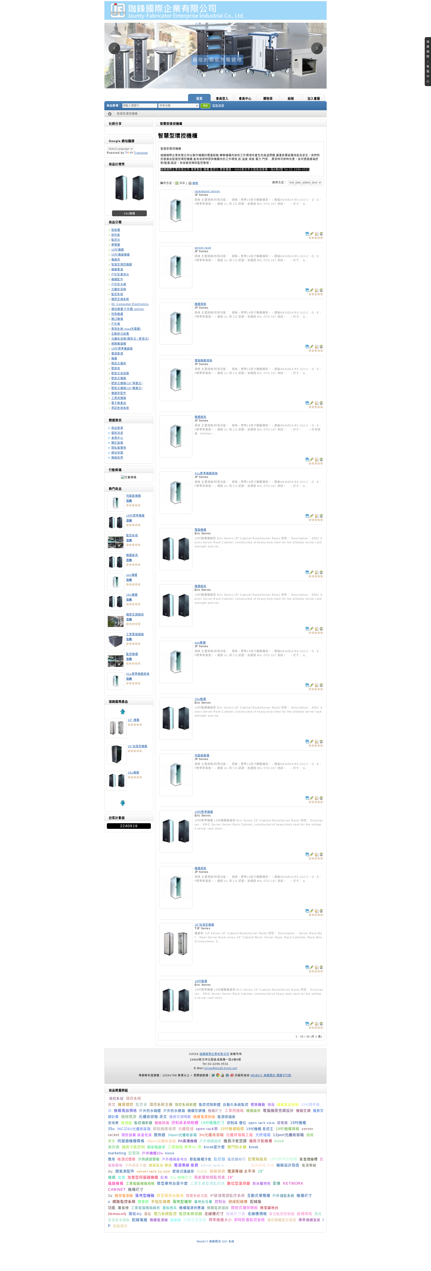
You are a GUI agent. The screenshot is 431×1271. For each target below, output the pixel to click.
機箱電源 (129, 1117)
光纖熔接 (186, 1129)
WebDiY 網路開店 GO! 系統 (216, 1241)
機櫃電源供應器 (192, 1208)
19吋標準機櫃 (135, 515)
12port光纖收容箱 (288, 1135)
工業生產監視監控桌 (207, 1183)
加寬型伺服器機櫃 (143, 1177)
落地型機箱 (144, 1195)
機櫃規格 (201, 868)
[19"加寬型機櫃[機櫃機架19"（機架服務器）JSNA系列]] (117, 762)
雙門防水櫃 (237, 1147)
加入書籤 (314, 98)
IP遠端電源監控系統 (227, 1195)
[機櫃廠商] (175, 455)
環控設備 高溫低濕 (136, 1135)
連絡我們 (117, 457)
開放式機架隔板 (244, 1208)
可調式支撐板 (195, 1220)
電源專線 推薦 (186, 1165)
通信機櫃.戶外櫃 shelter (127, 309)
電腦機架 (120, 1226)
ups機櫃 (131, 575)
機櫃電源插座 (218, 1208)
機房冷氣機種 (260, 1141)
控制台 (220, 1202)
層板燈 (123, 1208)
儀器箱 (175, 1220)
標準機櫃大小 (220, 1220)
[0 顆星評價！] (133, 504)
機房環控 (125, 1104)
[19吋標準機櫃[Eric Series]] (115, 529)
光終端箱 (263, 1135)
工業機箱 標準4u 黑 (185, 1147)
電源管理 (117, 353)
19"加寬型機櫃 (137, 746)
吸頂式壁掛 (126, 1159)
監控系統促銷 (190, 1214)
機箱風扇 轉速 (160, 1165)
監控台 (115, 239)
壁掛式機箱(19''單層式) (127, 383)
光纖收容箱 (118, 289)
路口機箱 (117, 319)
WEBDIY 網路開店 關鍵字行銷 (271, 1075)
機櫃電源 (117, 269)
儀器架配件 (118, 393)
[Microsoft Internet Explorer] (213, 1075)
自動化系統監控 (235, 1104)
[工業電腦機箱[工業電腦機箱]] (115, 648)
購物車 (268, 98)
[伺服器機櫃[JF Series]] (115, 510)
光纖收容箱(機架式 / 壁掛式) (130, 338)
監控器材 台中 (237, 1165)
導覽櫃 (115, 244)
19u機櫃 (132, 594)
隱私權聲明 (118, 447)
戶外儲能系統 (283, 1195)
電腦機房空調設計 (278, 1111)
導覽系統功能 (197, 1195)
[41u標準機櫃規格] (175, 512)
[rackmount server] (175, 230)
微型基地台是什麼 (172, 1183)
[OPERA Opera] (232, 1075)
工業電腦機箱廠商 (145, 1208)
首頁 (199, 98)
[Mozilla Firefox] (223, 1075)
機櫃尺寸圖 (235, 1214)
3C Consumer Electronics (130, 304)
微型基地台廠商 (170, 1195)
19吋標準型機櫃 (283, 1159)
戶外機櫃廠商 (210, 1141)
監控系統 (117, 294)
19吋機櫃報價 (232, 1129)
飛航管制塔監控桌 (209, 1177)
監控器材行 (237, 1159)
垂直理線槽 (308, 1159)
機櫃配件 (117, 279)
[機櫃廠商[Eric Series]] (115, 569)
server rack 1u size (153, 1171)
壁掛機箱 (258, 1104)
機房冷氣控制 (133, 1147)
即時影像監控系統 (249, 1220)
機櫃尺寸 (215, 1111)
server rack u (212, 1165)
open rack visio (261, 1123)
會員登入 (222, 98)
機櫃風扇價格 (125, 1111)
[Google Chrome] (218, 1075)
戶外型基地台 (120, 274)
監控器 (219, 1159)
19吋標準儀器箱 (122, 348)
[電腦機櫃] (175, 568)
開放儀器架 (156, 1147)
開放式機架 (118, 363)
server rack (203, 247)
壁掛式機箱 (118, 378)
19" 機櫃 (133, 720)
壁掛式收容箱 (120, 373)
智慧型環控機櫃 (127, 113)
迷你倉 (115, 234)
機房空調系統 (120, 299)
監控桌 (141, 1104)
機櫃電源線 (159, 1220)
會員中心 (245, 98)
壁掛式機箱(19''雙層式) (127, 388)
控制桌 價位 (236, 1123)
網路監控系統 (124, 1202)
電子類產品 (118, 403)
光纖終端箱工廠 (239, 1135)
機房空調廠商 (135, 614)
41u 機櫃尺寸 (181, 1177)
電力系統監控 (165, 1214)
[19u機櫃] (175, 738)
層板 (147, 1214)
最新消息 (117, 433)
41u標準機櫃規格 (138, 674)
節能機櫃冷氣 (200, 1159)
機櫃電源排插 (204, 1117)
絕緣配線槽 (238, 1202)
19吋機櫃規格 (287, 1129)
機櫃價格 (201, 304)
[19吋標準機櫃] (175, 850)
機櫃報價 (217, 1171)
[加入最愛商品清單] (316, 234)
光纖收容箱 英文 (153, 1117)
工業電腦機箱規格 (140, 1183)
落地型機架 (182, 1202)
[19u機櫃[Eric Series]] (115, 609)
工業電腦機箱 (135, 634)
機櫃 (114, 358)
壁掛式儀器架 (183, 1171)
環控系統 (116, 1098)
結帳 (291, 98)
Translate (141, 152)
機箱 (271, 1104)
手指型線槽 (160, 1202)
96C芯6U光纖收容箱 (134, 1129)
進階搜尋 (218, 105)
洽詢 (129, 500)
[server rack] (175, 286)
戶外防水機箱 (174, 1111)
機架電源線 (124, 1195)
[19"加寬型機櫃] (175, 963)
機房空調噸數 (180, 1117)
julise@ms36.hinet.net (220, 1068)
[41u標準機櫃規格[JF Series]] (115, 688)
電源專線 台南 (262, 1165)
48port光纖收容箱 (161, 1141)
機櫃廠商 (132, 555)
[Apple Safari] (227, 1075)
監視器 (126, 1123)
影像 (277, 1183)
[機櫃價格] (175, 343)
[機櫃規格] (175, 907)
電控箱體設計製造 (282, 1220)
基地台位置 (203, 1202)
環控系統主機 (161, 1104)
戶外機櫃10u (152, 1153)
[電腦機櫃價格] (175, 399)
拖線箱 (202, 1171)
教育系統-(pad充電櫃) (126, 328)
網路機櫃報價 (164, 1129)
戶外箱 (115, 324)
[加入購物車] (321, 234)
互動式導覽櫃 (258, 1195)
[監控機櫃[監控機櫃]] (115, 668)
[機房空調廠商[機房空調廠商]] (129, 204)
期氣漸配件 (125, 1171)
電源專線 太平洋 (241, 1171)
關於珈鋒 (117, 442)
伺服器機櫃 (133, 495)
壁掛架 (115, 368)
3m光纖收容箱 (211, 1135)
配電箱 (134, 1153)
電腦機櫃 (201, 529)
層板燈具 (170, 1208)
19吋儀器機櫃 (120, 254)
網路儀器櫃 (118, 343)
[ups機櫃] (175, 681)
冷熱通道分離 (136, 1165)
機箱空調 (303, 1111)
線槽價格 (304, 1214)
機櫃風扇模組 (288, 1104)
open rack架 (207, 1129)
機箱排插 (162, 1123)
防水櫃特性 (262, 1183)
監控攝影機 (143, 1123)
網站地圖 (117, 452)
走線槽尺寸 (214, 1214)
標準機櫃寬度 (309, 1220)
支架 (121, 1177)
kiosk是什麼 (214, 1147)
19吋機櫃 (117, 249)
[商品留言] (311, 234)
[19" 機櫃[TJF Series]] (117, 736)
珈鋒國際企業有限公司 (214, 1054)
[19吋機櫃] (175, 1020)
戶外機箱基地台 (174, 1159)
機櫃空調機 (196, 1111)
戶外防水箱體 (150, 1111)
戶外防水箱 (118, 284)
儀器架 (115, 259)
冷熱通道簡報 (149, 1159)
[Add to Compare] (307, 234)
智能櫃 (115, 230)
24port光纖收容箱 (182, 1135)
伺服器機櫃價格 (130, 1141)
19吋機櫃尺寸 (212, 1123)
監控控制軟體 (210, 1104)
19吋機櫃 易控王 (259, 1129)
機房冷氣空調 (235, 1141)
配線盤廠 (139, 1220)
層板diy (135, 1214)
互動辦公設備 (120, 333)
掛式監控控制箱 (282, 1214)
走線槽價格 (257, 1214)
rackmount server (207, 191)
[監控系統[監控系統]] (115, 549)
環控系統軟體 (186, 1104)
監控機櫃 (132, 654)
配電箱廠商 (257, 1159)
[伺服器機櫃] (175, 794)
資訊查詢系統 (120, 408)
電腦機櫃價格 (203, 360)
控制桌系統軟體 (185, 1123)
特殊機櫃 (117, 314)
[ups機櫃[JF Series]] (115, 589)
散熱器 (160, 1135)
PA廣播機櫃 (187, 1141)
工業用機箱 (118, 398)
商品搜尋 (117, 428)
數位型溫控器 (238, 1183)
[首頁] (111, 113)
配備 (164, 1177)
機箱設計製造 (287, 1165)
